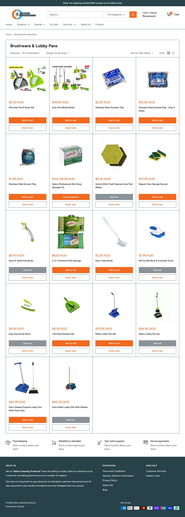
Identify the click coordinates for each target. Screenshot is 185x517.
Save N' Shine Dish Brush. (21, 260)
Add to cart (27, 120)
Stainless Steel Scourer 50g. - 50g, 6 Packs (157, 109)
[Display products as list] (173, 53)
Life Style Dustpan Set (63, 334)
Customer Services (156, 471)
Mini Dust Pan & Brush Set (21, 107)
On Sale (54, 24)
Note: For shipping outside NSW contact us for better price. (92, 3)
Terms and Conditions (114, 471)
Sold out (114, 197)
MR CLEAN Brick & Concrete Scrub (156, 260)
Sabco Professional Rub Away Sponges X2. (67, 186)
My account (149, 16)
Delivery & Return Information (118, 475)
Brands (38, 24)
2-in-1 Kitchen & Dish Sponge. (66, 260)
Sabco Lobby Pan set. (149, 334)
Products (21, 24)
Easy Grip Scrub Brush (19, 334)
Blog (105, 489)
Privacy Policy (110, 480)
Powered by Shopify (15, 506)
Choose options (71, 197)
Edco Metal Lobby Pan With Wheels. (70, 407)
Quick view (27, 128)
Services (68, 24)
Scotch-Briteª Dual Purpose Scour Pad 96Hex (114, 186)
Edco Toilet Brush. (104, 260)
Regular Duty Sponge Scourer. (153, 184)
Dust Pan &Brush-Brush (63, 107)
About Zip (108, 485)
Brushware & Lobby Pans (25, 34)
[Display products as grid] (168, 53)
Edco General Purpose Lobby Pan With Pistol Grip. (25, 409)
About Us (85, 24)
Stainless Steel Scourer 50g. (22, 184)
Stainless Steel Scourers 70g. (109, 107)
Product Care (153, 475)
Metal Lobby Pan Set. (105, 334)
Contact (100, 24)
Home (9, 24)
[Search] (133, 14)
